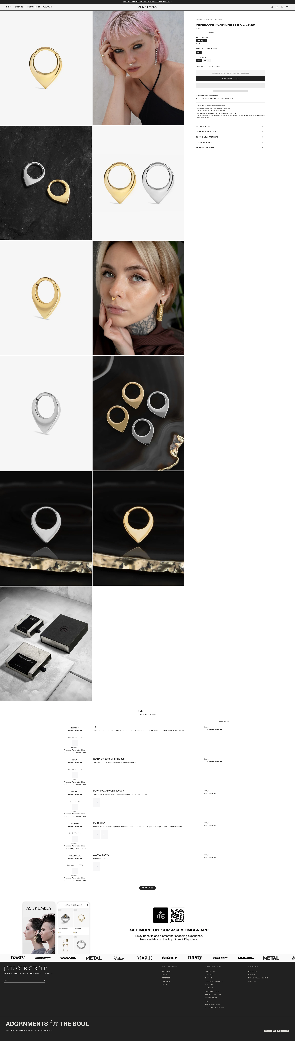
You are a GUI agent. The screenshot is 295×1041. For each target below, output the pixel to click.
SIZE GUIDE (200, 44)
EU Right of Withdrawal (215, 1008)
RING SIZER (209, 988)
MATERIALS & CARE (212, 991)
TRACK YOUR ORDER (212, 1004)
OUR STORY (252, 971)
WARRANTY (209, 974)
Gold (199, 61)
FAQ (206, 1001)
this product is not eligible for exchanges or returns (227, 115)
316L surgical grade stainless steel (214, 106)
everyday (230, 113)
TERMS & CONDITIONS (213, 994)
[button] (230, 85)
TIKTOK (164, 974)
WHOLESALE (252, 981)
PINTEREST (166, 978)
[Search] (271, 6)
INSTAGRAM (166, 971)
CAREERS (251, 974)
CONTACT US (210, 971)
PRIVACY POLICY (211, 998)
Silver (206, 61)
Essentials (219, 20)
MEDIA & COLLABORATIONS (258, 978)
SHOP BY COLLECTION (204, 20)
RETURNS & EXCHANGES (214, 981)
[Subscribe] (42, 980)
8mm (198, 52)
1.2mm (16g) (201, 41)
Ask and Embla (17, 1030)
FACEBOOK (166, 981)
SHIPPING (208, 978)
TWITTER (165, 984)
